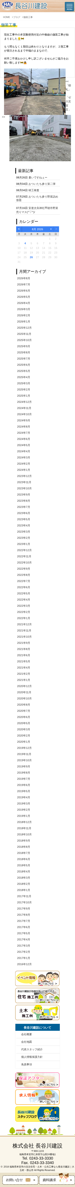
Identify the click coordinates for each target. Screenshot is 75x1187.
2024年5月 (23, 445)
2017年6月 (23, 927)
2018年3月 (23, 877)
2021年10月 (24, 636)
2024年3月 (23, 457)
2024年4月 (23, 451)
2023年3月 (23, 531)
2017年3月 (23, 945)
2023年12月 (24, 476)
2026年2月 (23, 315)
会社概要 (26, 1034)
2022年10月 (24, 562)
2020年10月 (24, 698)
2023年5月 (23, 519)
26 (31, 257)
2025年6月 (23, 364)
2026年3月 (23, 309)
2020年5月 (23, 723)
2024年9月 (23, 420)
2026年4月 (23, 303)
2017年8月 (23, 914)
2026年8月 (23, 278)
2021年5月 (23, 661)
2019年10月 (24, 760)
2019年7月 (23, 778)
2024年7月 (23, 432)
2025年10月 (24, 340)
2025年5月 (23, 370)
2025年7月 (23, 358)
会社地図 (26, 1041)
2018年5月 (23, 865)
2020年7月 (23, 710)
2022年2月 (23, 611)
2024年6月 (23, 438)
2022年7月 (23, 581)
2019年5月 (23, 791)
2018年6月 (23, 859)
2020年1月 (23, 741)
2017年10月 (24, 902)
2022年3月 (23, 605)
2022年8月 (23, 574)
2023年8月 (23, 500)
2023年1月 (23, 544)
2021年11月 (24, 630)
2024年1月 (23, 469)
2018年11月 (24, 828)
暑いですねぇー (37, 177)
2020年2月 (23, 735)
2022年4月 (23, 599)
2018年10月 (24, 834)
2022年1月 (23, 618)
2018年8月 (23, 846)
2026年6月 (23, 290)
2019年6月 (23, 785)
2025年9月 (23, 346)
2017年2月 (23, 951)
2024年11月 (24, 408)
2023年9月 (23, 494)
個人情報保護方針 (32, 1056)
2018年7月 (23, 852)
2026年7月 (23, 284)
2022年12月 (24, 550)
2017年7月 (23, 920)
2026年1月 (23, 321)
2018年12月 (24, 822)
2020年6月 (23, 717)
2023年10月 (24, 488)
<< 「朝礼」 (68, 85)
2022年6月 (23, 587)
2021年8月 (23, 649)
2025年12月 (24, 327)
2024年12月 (24, 401)
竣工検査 (33, 190)
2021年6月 (23, 655)
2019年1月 (23, 815)
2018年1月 (23, 890)
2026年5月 (23, 296)
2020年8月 (23, 704)
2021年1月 (23, 679)
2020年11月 (24, 692)
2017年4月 (23, 939)
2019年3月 (23, 803)
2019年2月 (23, 809)
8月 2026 (37, 229)
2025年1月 (23, 395)
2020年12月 (24, 686)
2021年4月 (23, 667)
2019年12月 (24, 747)
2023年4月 (23, 525)
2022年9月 (23, 568)
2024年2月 (23, 463)
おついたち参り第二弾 (41, 183)
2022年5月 (23, 593)
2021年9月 (23, 642)
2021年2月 (23, 673)
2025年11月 (24, 333)
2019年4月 (23, 797)
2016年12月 (24, 964)
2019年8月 (23, 772)
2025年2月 (23, 389)
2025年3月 (23, 383)
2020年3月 (23, 729)
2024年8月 (23, 426)
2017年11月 (24, 896)
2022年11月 (24, 556)
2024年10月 (24, 414)
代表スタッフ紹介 (32, 1049)
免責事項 (26, 1064)
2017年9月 (23, 908)
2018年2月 (23, 883)
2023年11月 (24, 482)
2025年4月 (23, 377)
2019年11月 (24, 754)
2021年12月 (24, 624)
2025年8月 (23, 352)
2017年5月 (23, 933)
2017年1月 (23, 958)
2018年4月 (23, 871)
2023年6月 (23, 513)
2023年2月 (23, 537)
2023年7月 (23, 506)
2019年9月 (23, 766)
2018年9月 (23, 840)
